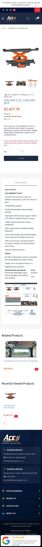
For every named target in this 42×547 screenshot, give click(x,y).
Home (3, 28)
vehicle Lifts (8, 97)
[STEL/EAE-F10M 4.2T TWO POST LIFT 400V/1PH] (21, 356)
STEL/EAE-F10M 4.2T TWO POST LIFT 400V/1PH (21, 361)
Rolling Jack (25, 95)
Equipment (15, 95)
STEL (31, 95)
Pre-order (21, 158)
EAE (9, 95)
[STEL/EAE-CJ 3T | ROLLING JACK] (9, 83)
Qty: (5, 151)
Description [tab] (21, 182)
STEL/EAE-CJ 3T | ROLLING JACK (10, 406)
